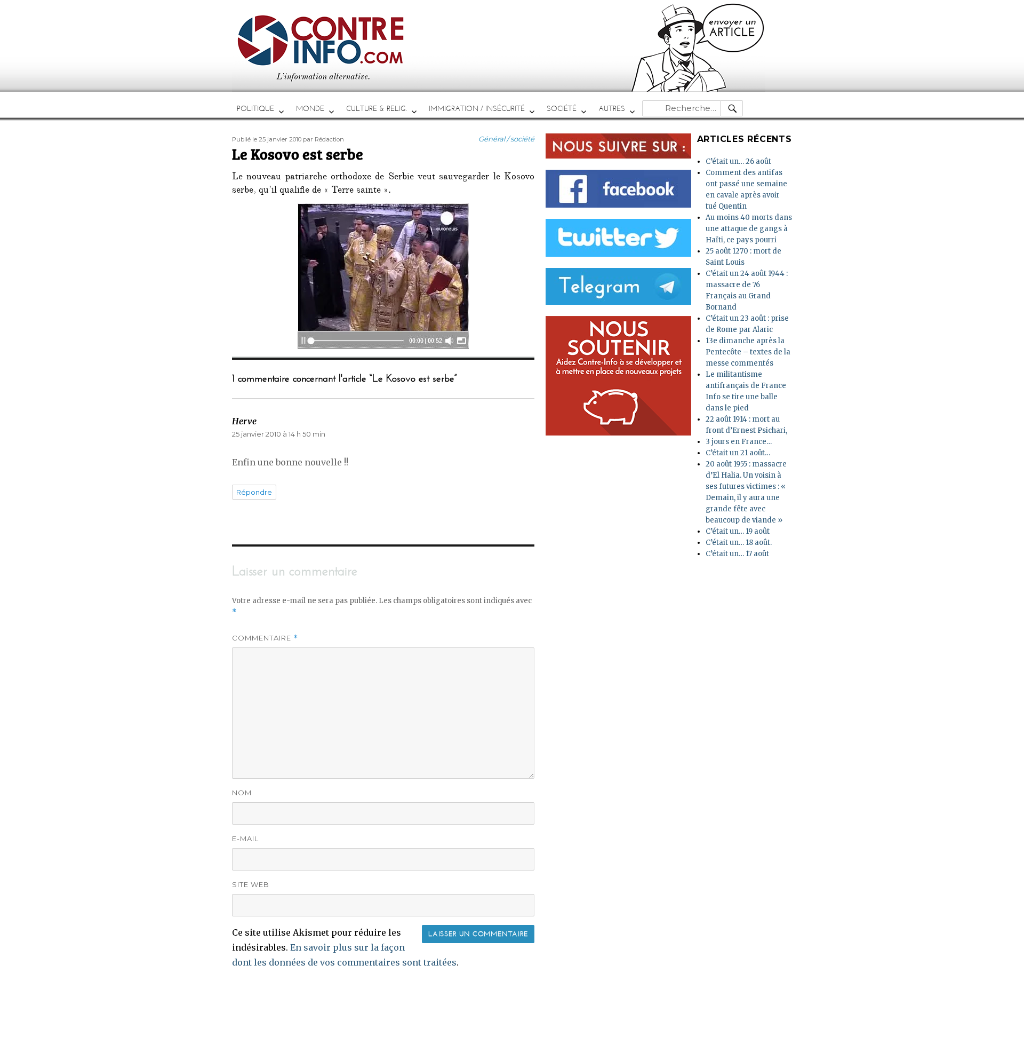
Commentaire (265, 638)
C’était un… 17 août (737, 553)
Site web (250, 884)
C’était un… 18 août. (739, 542)
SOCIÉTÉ (562, 108)
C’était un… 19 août (738, 531)
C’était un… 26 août (738, 161)
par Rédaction (323, 139)
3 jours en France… (739, 441)
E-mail (245, 838)
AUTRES (611, 108)
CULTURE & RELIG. (376, 108)
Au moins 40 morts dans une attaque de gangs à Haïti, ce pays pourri (749, 228)
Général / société (506, 139)
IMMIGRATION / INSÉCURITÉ (477, 108)
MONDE (310, 108)
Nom (242, 792)
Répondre (254, 492)
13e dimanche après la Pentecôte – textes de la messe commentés (748, 352)
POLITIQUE (255, 108)
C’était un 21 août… (738, 452)
